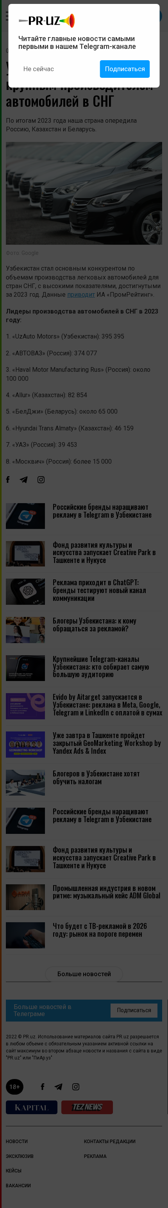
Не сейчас (38, 69)
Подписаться (125, 69)
